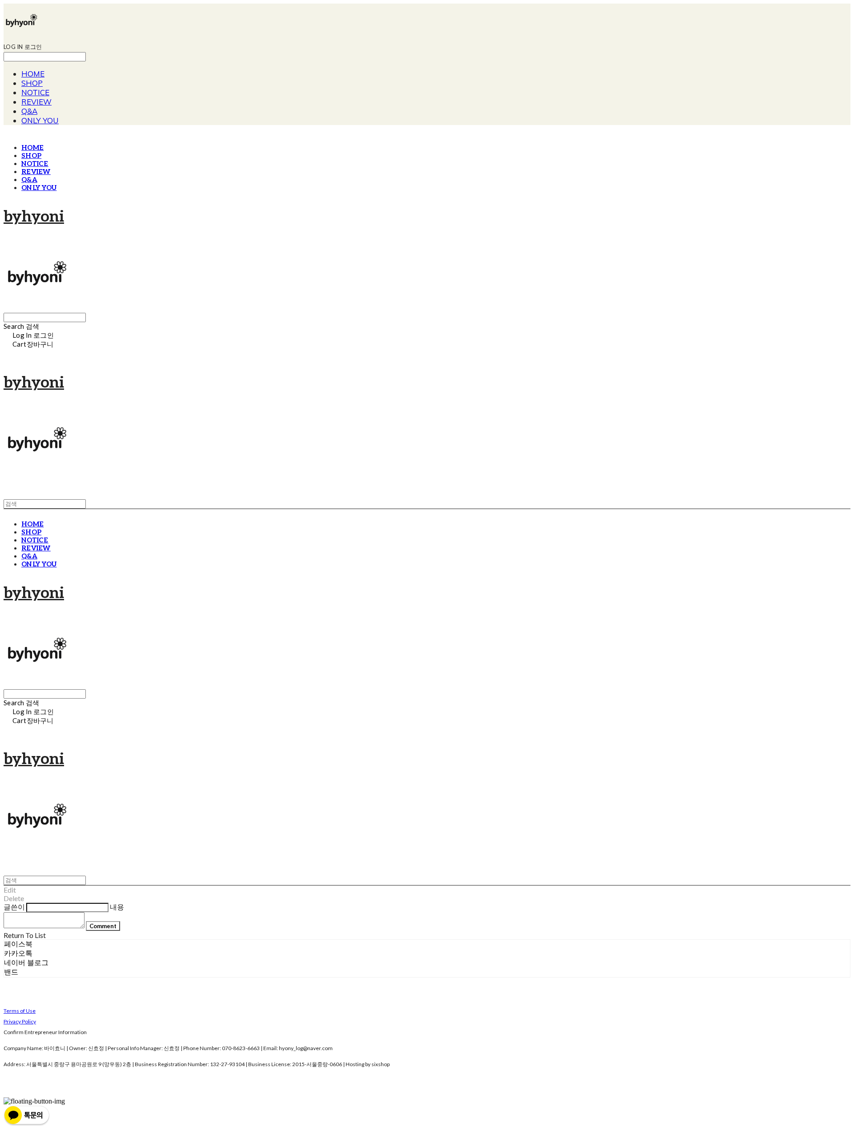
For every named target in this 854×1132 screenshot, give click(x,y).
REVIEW (36, 101)
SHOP (32, 83)
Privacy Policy (20, 1021)
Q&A (29, 111)
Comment (103, 926)
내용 (117, 906)
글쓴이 (14, 906)
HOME (32, 73)
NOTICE (35, 92)
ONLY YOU (40, 120)
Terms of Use (20, 1010)
